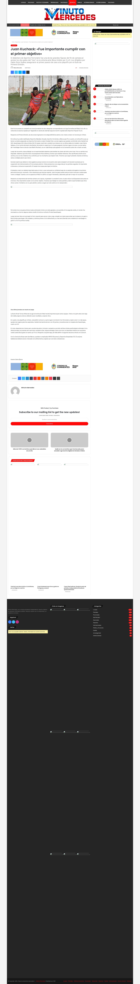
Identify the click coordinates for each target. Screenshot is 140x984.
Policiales (31, 2)
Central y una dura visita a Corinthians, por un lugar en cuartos (46, 25)
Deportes (72, 2)
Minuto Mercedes (18, 67)
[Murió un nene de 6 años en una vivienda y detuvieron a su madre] (70, 914)
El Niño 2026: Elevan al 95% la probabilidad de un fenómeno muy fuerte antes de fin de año (115, 90)
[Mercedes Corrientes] (70, 14)
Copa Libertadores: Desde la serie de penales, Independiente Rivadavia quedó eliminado (75, 588)
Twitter (12, 627)
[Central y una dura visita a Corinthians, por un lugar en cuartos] (23, 524)
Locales (23, 2)
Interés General (101, 2)
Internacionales (89, 2)
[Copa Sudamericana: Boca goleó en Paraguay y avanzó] (49, 524)
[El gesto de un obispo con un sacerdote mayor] (99, 106)
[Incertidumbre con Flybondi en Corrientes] (99, 99)
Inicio (13, 42)
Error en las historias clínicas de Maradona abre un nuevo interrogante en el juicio (116, 120)
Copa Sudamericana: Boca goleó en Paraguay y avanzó (48, 587)
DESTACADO (96, 617)
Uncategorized (97, 633)
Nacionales (64, 2)
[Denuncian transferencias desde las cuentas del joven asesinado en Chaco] (56, 856)
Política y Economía (42, 2)
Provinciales (54, 2)
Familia (80, 2)
